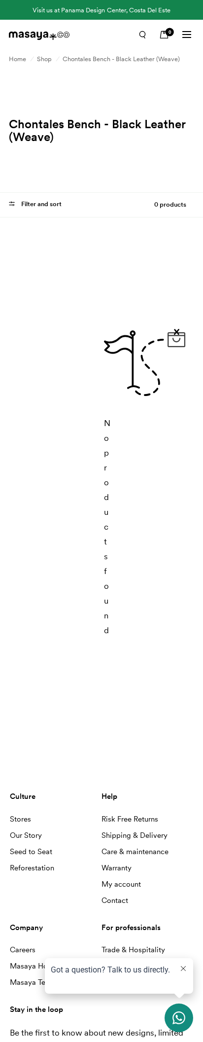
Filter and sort (41, 204)
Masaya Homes (36, 966)
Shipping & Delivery (135, 835)
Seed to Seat (31, 851)
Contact (115, 900)
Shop (44, 59)
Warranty (117, 867)
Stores (20, 819)
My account (121, 884)
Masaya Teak (31, 982)
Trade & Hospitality (133, 949)
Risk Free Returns (130, 819)
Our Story (26, 835)
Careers (22, 949)
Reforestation (32, 867)
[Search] (142, 34)
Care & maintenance (135, 851)
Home (17, 59)
